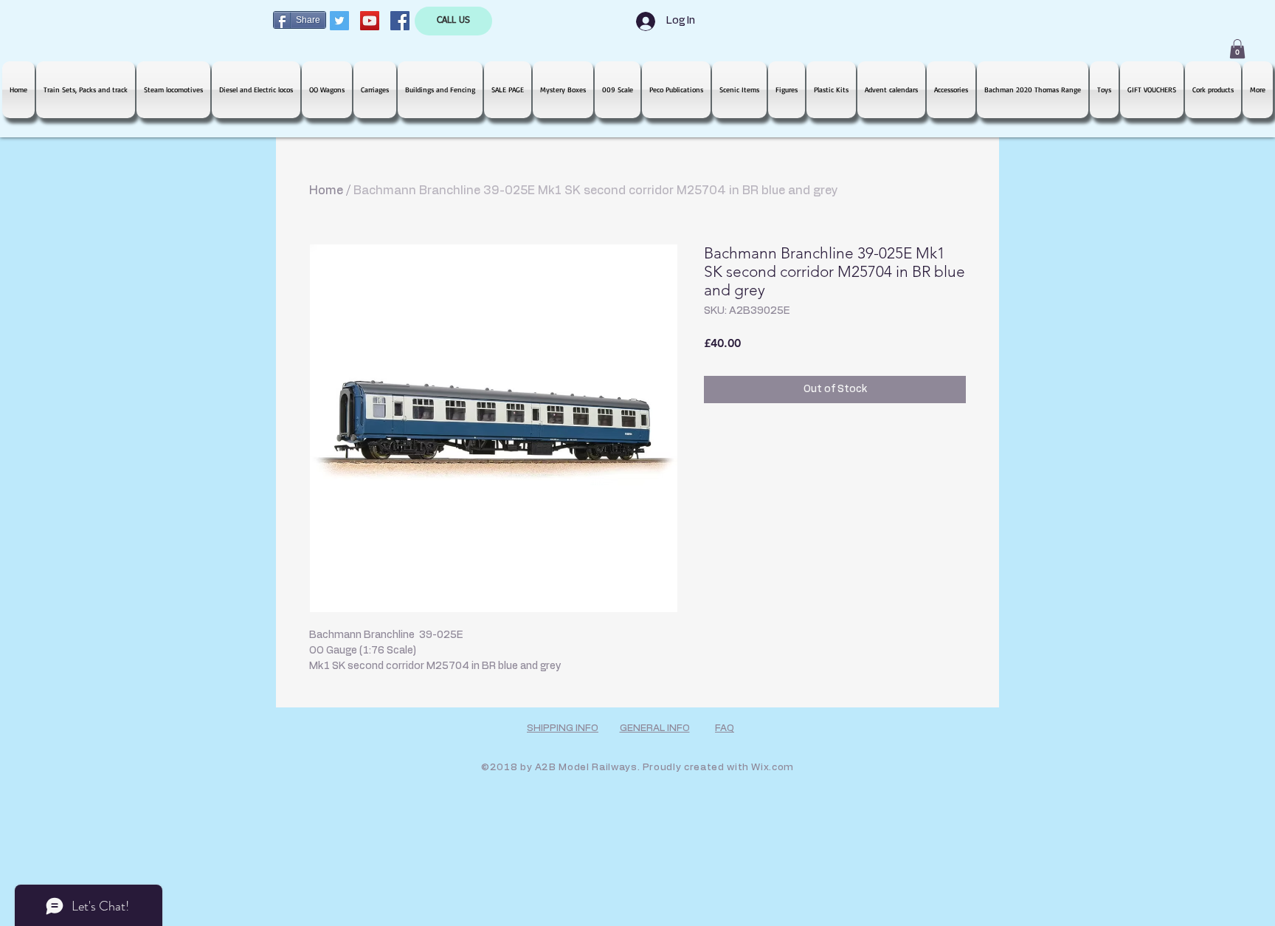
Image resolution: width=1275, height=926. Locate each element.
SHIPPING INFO (562, 728)
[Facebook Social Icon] (400, 20)
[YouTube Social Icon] (369, 20)
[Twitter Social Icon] (339, 20)
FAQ (724, 728)
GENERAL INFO (655, 728)
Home (326, 190)
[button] (1237, 48)
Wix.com (772, 767)
